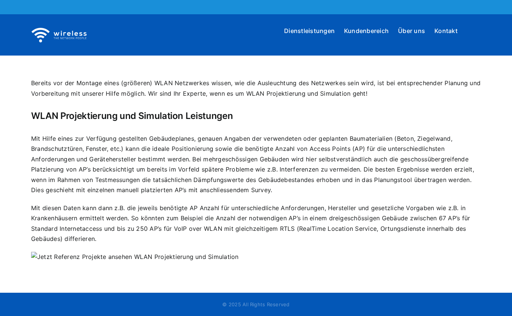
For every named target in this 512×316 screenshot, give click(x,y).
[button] (469, 30)
